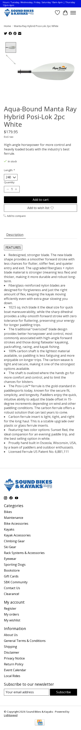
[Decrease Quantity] (7, 189)
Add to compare (16, 216)
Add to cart (41, 199)
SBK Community (16, 582)
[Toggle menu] (73, 13)
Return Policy (13, 664)
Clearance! (11, 594)
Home (7, 26)
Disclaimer (11, 652)
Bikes (8, 512)
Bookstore (12, 570)
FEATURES (13, 247)
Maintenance (13, 518)
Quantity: (9, 182)
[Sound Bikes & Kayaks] (19, 13)
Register (10, 608)
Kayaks (9, 529)
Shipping (10, 646)
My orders (11, 614)
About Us (11, 635)
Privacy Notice (14, 658)
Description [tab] (14, 234)
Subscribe (63, 692)
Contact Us (12, 588)
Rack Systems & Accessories (24, 553)
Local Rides (12, 676)
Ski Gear (10, 547)
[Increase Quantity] (15, 189)
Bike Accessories (16, 523)
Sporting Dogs (15, 564)
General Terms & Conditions (25, 641)
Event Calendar (15, 670)
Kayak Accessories (17, 535)
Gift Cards (11, 576)
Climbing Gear (14, 541)
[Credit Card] (40, 722)
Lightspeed (10, 715)
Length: (9, 170)
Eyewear (10, 559)
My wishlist (12, 620)
